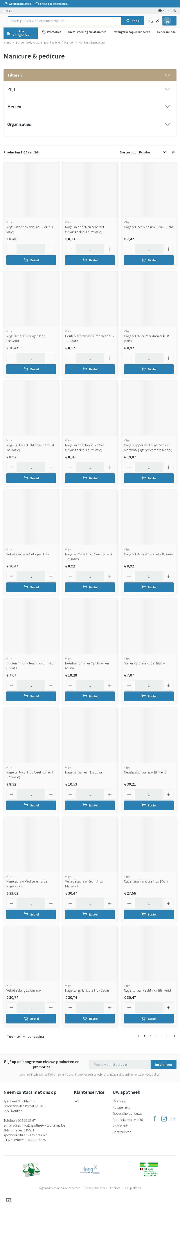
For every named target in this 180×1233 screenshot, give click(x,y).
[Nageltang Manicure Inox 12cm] (90, 953)
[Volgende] (173, 1036)
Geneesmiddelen (28, 136)
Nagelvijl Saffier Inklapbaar (84, 772)
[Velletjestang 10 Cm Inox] (31, 953)
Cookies (115, 1188)
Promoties (12, 42)
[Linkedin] (173, 1118)
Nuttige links (121, 1107)
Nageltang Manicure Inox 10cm (146, 881)
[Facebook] (154, 1118)
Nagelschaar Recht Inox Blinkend (147, 990)
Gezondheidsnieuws (127, 1113)
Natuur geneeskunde (28, 104)
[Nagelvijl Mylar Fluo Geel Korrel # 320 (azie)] (31, 735)
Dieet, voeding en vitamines (28, 68)
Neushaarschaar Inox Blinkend (145, 772)
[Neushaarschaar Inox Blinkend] (148, 735)
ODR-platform (132, 1188)
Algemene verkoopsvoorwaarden (59, 1188)
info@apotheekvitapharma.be (43, 1125)
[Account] (157, 20)
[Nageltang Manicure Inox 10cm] (148, 844)
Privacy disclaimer (95, 1188)
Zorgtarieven (122, 1132)
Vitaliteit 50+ (28, 94)
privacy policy (150, 1074)
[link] (139, 1036)
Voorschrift (120, 1126)
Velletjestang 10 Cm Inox (23, 990)
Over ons (119, 1101)
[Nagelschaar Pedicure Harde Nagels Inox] (31, 844)
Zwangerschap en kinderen (28, 82)
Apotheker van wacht (128, 1119)
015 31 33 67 (27, 1120)
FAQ (76, 1101)
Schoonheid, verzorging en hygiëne (28, 54)
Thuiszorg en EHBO (28, 115)
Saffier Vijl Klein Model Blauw (144, 663)
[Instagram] (164, 1118)
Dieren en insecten (28, 125)
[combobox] (65, 20)
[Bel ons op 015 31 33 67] (150, 20)
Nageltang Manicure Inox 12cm (87, 990)
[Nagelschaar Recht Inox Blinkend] (148, 953)
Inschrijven (163, 1064)
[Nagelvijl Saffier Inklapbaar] (90, 735)
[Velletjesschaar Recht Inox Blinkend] (90, 844)
